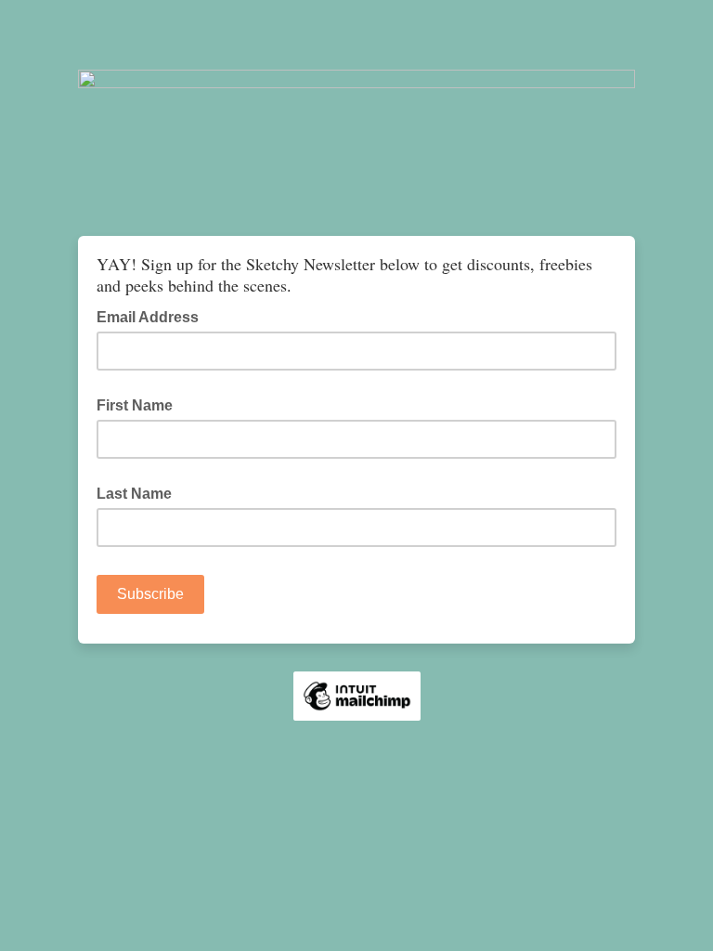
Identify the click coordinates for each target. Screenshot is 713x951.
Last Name (134, 494)
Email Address (153, 316)
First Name (135, 405)
